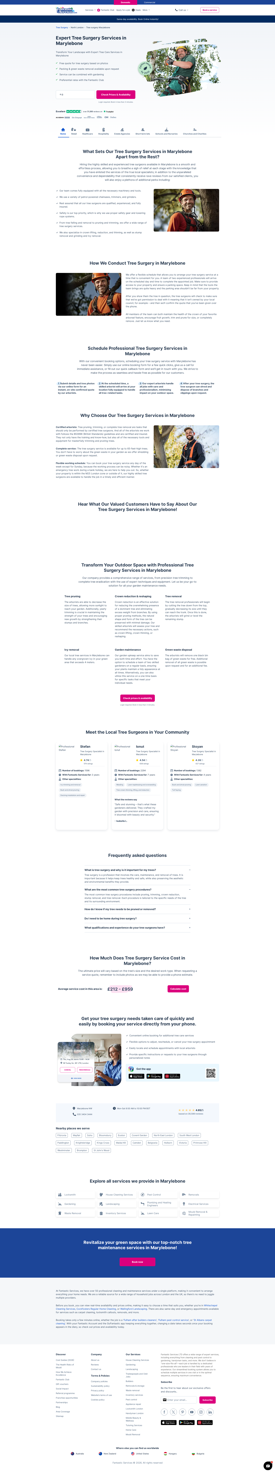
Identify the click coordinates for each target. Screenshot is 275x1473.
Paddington (63, 1142)
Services (89, 10)
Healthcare (87, 134)
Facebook (164, 1412)
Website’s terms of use (101, 1395)
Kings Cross (103, 1142)
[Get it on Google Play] (154, 1076)
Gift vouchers (62, 1384)
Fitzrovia (61, 1135)
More (145, 10)
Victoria (183, 1142)
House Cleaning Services (119, 1194)
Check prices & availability (137, 698)
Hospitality (103, 134)
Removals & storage (135, 1386)
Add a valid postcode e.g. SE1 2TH (72, 109)
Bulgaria (200, 1453)
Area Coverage (63, 1411)
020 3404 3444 (84, 1114)
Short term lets (142, 134)
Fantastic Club (107, 10)
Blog (58, 1407)
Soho (89, 1135)
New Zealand (110, 1453)
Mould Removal (133, 1434)
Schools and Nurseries (166, 134)
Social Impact (62, 1388)
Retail (74, 134)
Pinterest (182, 1412)
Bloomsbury (105, 1135)
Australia (80, 1453)
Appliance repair (133, 1404)
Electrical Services (198, 1204)
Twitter (173, 1412)
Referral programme (65, 1393)
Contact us (96, 1369)
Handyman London (135, 1413)
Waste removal (133, 1390)
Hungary (173, 1453)
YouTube (191, 1412)
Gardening (70, 1204)
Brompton (82, 1150)
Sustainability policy (100, 1386)
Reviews (95, 1364)
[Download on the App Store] (136, 1076)
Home (63, 134)
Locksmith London (134, 1408)
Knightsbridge (83, 1142)
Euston (121, 1135)
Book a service (210, 10)
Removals (193, 1194)
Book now (137, 1261)
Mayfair (76, 1135)
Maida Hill (121, 1142)
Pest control (131, 1399)
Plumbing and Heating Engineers (159, 1204)
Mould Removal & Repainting (197, 1213)
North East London (163, 1135)
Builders (129, 1381)
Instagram (201, 1412)
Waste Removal (72, 1213)
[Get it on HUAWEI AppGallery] (172, 1076)
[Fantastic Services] (66, 9)
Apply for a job (123, 10)
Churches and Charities (194, 134)
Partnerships (62, 1402)
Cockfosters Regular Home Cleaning (96, 1308)
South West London (189, 1135)
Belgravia (152, 1142)
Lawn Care (153, 1213)
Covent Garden (139, 1135)
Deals (138, 10)
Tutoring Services (134, 1425)
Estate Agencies (122, 134)
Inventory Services (116, 1213)
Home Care (131, 1430)
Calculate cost (178, 988)
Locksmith (70, 1194)
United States (142, 1453)
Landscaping (113, 1204)
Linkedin (210, 1412)
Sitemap (60, 1416)
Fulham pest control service (173, 1320)
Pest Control (154, 1194)
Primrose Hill (200, 1142)
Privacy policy (97, 1390)
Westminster (63, 1150)
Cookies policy (98, 1399)
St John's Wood (101, 1150)
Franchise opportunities (67, 1398)
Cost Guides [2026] (65, 1360)
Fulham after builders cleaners (140, 1320)
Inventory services (134, 1395)
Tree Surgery (62, 27)
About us (95, 1360)
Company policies (99, 1381)
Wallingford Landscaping (133, 1308)
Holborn (168, 1142)
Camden (137, 1142)
